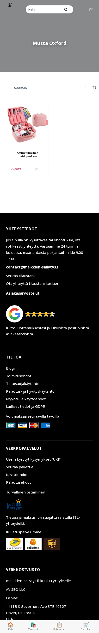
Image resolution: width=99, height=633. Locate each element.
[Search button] (66, 9)
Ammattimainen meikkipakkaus (27, 154)
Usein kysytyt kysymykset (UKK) (34, 459)
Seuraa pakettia (19, 466)
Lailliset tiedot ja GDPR (25, 406)
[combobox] (44, 9)
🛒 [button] (36, 169)
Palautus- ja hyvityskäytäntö (30, 391)
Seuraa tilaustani (20, 275)
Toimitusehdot (18, 375)
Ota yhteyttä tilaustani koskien (32, 283)
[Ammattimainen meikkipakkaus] (27, 122)
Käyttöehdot (17, 474)
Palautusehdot (18, 482)
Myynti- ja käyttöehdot (26, 398)
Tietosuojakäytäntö (22, 383)
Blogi (10, 368)
